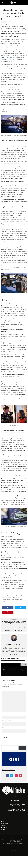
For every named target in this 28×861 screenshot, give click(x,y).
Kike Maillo (17, 599)
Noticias (3, 820)
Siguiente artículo (14, 626)
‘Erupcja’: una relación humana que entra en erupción (17, 805)
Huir (13, 599)
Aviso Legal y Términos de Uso (15, 838)
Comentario (5, 689)
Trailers (3, 825)
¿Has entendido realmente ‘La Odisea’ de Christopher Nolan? (17, 810)
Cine (3, 597)
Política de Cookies (15, 840)
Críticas (3, 818)
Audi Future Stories (22, 47)
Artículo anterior (14, 619)
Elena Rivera (13, 597)
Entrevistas (3, 21)
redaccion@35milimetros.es (14, 796)
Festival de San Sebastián (6, 599)
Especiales (4, 827)
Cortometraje (7, 597)
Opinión (3, 829)
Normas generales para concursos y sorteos (15, 839)
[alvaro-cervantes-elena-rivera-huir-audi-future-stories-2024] (14, 414)
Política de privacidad (15, 841)
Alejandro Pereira (5, 595)
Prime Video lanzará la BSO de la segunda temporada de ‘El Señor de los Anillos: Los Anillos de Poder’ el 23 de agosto (14, 629)
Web (3, 727)
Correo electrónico (7, 720)
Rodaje (21, 599)
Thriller (3, 601)
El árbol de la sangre (6, 91)
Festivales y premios (6, 821)
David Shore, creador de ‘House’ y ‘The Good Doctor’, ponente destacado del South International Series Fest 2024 (14, 622)
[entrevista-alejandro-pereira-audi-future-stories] (14, 124)
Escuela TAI (19, 597)
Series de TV (4, 823)
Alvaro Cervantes (13, 595)
